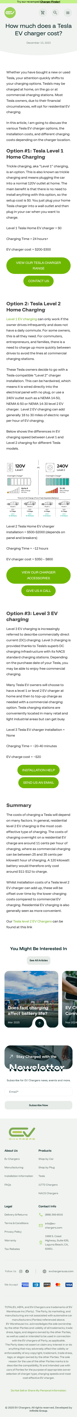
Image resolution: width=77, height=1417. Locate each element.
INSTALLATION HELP (38, 770)
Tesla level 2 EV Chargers (32, 921)
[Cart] (42, 12)
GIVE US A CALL (38, 591)
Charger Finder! (50, 1)
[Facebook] (27, 1271)
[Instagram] (20, 1271)
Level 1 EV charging (21, 319)
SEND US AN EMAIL (38, 782)
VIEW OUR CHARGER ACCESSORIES (39, 575)
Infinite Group (38, 1410)
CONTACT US (38, 281)
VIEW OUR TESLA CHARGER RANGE (38, 266)
